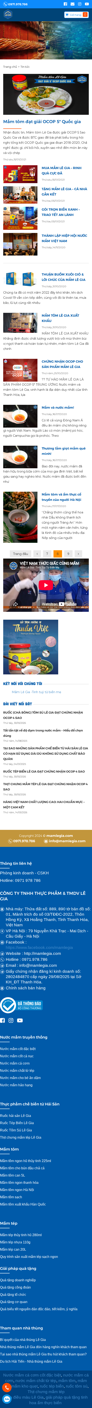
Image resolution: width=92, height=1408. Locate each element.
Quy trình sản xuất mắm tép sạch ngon (29, 1257)
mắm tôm (67, 1380)
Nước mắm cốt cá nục (17, 1056)
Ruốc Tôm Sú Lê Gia (16, 1130)
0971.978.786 (17, 4)
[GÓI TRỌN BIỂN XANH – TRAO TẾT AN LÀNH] (20, 218)
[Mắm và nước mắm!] (20, 416)
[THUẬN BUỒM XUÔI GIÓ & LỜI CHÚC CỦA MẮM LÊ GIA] (20, 279)
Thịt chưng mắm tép (46, 1391)
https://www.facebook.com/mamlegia (39, 947)
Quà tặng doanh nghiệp (18, 1280)
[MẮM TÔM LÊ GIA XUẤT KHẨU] (20, 323)
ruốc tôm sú (76, 1386)
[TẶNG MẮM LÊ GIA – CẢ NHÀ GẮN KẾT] (20, 195)
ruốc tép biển (52, 1386)
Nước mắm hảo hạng (16, 1085)
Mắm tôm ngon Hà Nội (17, 1190)
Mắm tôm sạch (11, 1197)
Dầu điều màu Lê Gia (24, 1397)
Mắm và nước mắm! (58, 407)
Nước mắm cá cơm (15, 1063)
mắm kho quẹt (24, 1386)
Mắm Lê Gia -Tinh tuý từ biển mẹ (36, 692)
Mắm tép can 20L (13, 1249)
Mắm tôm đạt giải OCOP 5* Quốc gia (42, 121)
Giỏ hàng (75, 14)
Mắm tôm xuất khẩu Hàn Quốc (23, 1204)
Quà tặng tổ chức (13, 1294)
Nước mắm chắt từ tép (17, 1070)
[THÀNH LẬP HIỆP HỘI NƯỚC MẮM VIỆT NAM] (20, 244)
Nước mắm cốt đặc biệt (18, 1049)
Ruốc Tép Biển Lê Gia (17, 1123)
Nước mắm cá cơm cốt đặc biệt (32, 1375)
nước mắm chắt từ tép (35, 1380)
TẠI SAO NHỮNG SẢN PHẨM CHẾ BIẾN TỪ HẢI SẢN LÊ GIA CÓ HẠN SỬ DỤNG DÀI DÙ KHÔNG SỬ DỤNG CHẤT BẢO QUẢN (45, 753)
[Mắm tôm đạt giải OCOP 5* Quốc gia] (46, 94)
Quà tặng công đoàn (15, 1287)
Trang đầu (20, 554)
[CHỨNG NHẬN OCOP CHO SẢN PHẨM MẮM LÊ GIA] (20, 370)
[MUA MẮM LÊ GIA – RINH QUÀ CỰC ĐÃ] (20, 174)
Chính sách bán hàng (26, 988)
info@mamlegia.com (67, 840)
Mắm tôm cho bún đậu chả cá (22, 1168)
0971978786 (7, 1399)
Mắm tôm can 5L (12, 1175)
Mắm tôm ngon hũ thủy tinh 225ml (25, 1161)
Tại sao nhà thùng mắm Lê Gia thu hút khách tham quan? (43, 1354)
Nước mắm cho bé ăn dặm (20, 1078)
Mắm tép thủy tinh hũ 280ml (21, 1235)
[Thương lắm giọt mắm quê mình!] (20, 457)
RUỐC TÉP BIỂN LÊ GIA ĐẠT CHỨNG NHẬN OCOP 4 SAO (44, 771)
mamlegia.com (59, 835)
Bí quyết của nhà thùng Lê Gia (23, 1340)
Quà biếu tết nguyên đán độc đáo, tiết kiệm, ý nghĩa (38, 1309)
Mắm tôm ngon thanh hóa (19, 1182)
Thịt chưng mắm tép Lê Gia (21, 1137)
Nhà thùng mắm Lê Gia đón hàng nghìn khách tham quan (43, 1347)
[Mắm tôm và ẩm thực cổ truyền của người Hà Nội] (20, 517)
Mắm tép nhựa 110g (15, 1242)
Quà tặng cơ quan (13, 1302)
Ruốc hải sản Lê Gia (15, 1116)
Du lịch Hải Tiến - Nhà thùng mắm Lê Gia (31, 1361)
